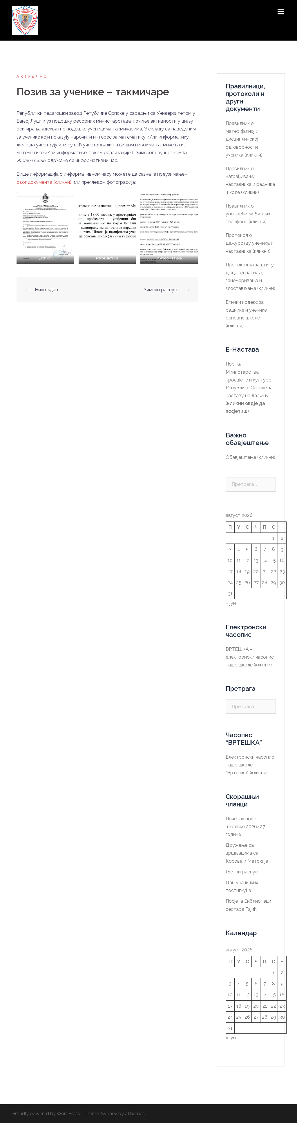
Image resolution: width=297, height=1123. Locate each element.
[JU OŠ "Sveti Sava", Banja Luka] (25, 20)
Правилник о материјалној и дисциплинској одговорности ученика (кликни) (244, 139)
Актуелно (32, 76)
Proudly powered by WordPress (46, 1113)
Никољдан (46, 289)
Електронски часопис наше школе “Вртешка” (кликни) (250, 764)
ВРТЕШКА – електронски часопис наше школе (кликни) (250, 657)
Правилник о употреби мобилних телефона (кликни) (248, 213)
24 (230, 582)
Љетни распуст (243, 872)
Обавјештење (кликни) (250, 457)
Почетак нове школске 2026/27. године (246, 826)
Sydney (109, 1113)
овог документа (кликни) (44, 182)
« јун (231, 603)
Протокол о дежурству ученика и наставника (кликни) (250, 243)
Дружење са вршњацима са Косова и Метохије (247, 853)
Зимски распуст (162, 289)
